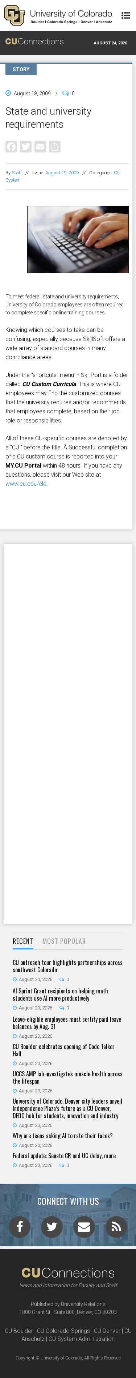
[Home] (58, 15)
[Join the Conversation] (19, 1229)
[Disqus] (68, 639)
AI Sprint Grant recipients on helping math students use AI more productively (60, 994)
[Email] (40, 146)
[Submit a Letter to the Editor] (84, 1229)
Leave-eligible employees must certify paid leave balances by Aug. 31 (67, 1023)
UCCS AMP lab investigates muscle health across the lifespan (68, 1077)
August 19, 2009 (62, 172)
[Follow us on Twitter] (52, 1229)
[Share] (55, 146)
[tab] (23, 941)
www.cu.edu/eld (25, 483)
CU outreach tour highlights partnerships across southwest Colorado (68, 966)
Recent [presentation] (23, 941)
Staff (17, 172)
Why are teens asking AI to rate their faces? (63, 1135)
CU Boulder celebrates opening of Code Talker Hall (64, 1050)
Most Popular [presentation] (64, 941)
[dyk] (67, 288)
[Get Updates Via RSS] (116, 1229)
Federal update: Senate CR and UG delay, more (64, 1155)
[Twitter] (26, 146)
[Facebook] (11, 146)
